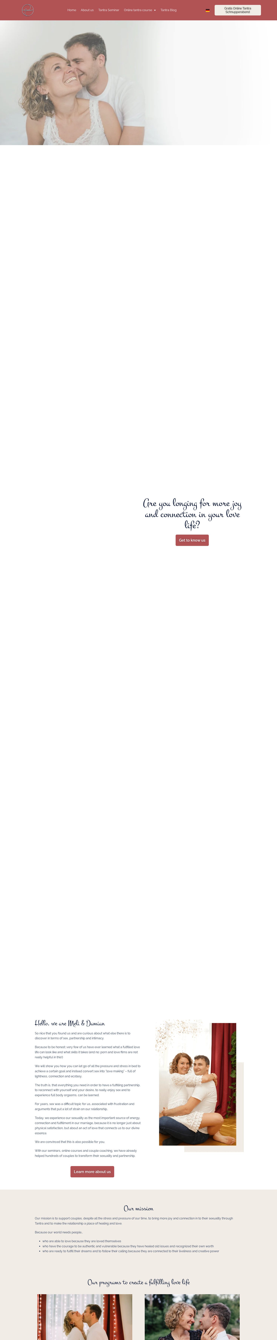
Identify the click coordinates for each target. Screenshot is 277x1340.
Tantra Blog (169, 10)
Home (71, 10)
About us (87, 10)
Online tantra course (138, 10)
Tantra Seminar (108, 10)
